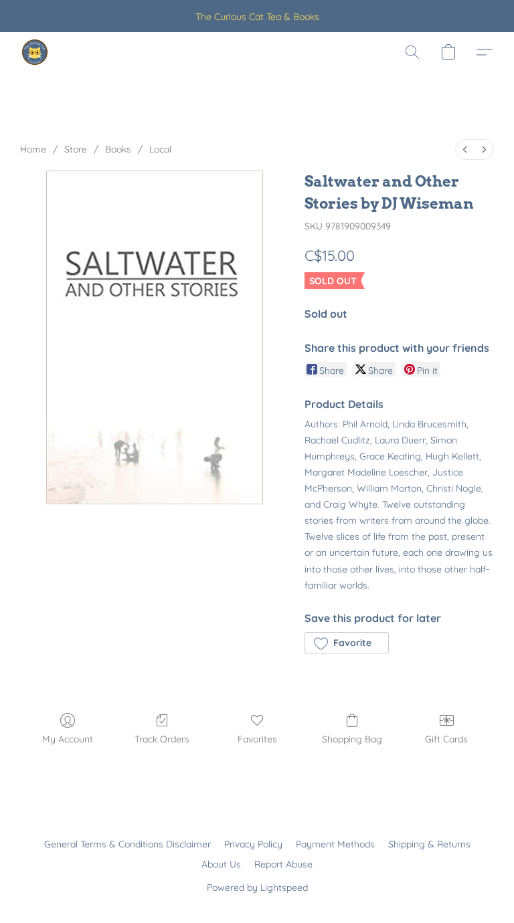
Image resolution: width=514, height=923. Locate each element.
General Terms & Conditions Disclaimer (127, 844)
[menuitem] (465, 149)
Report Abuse (283, 864)
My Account (67, 739)
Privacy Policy (253, 844)
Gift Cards (446, 739)
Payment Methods (335, 844)
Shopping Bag (352, 739)
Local (160, 149)
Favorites (257, 739)
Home (33, 149)
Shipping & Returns (429, 844)
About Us (221, 864)
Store (75, 149)
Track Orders (162, 739)
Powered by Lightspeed (257, 888)
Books (118, 149)
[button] (34, 52)
